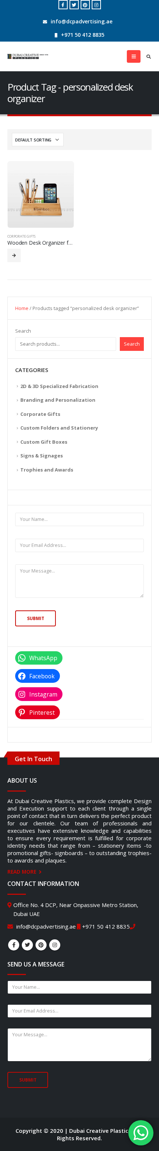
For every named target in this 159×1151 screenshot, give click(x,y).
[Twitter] (74, 4)
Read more (14, 255)
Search (23, 330)
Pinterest (41, 945)
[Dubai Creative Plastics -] (27, 56)
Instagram (54, 945)
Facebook (13, 945)
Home (21, 308)
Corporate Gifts (21, 236)
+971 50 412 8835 (82, 34)
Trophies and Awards (46, 469)
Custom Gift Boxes (43, 441)
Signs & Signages (41, 455)
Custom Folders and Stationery (59, 427)
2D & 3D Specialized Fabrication (59, 386)
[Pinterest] (85, 4)
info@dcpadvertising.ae (81, 21)
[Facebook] (63, 4)
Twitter (27, 945)
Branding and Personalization (57, 400)
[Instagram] (96, 4)
